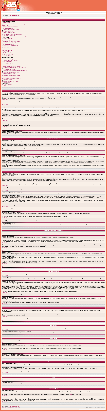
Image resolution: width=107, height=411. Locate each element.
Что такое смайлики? (5, 51)
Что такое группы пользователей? (7, 59)
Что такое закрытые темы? (6, 55)
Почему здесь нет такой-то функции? (8, 85)
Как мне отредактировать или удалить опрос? (9, 42)
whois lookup (67, 397)
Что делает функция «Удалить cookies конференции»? (11, 29)
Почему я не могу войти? (6, 22)
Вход (51, 12)
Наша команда (97, 407)
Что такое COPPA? (5, 27)
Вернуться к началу (5, 95)
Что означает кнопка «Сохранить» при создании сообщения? (12, 46)
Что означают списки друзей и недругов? (8, 69)
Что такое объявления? (6, 53)
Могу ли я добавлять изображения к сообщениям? (10, 52)
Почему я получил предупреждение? (8, 44)
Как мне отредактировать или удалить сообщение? (10, 39)
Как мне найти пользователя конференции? (9, 74)
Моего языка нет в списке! (6, 33)
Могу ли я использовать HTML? (7, 50)
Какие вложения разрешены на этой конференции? (10, 81)
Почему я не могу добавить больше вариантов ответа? (11, 41)
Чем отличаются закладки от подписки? (8, 77)
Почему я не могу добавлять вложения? (8, 43)
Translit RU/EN (53, 13)
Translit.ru (58, 13)
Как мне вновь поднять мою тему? (7, 47)
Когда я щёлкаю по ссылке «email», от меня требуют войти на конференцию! (14, 36)
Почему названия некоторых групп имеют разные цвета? (11, 62)
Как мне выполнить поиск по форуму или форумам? (10, 72)
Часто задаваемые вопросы (14, 15)
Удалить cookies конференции (90, 407)
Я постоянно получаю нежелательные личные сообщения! (11, 66)
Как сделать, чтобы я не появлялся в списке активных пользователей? (13, 24)
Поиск (58, 12)
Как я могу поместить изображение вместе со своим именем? (12, 34)
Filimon (48, 13)
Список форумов (5, 15)
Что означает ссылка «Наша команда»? (8, 63)
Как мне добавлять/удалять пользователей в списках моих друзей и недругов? (14, 70)
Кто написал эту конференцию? (7, 84)
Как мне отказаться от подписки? (7, 79)
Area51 (71, 394)
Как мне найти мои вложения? (7, 82)
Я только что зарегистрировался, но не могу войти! (10, 26)
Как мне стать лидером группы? (7, 61)
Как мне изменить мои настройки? (7, 31)
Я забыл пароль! (5, 25)
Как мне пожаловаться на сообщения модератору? (10, 45)
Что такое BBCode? (5, 49)
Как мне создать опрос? (6, 40)
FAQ (61, 12)
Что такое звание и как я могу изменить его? (9, 35)
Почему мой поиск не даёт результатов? (8, 73)
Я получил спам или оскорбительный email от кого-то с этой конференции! (14, 67)
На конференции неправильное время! (8, 32)
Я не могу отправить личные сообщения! (8, 65)
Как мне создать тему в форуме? (7, 38)
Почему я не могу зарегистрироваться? (8, 28)
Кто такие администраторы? (6, 58)
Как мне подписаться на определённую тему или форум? (11, 78)
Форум (55, 12)
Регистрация (47, 12)
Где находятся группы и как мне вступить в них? (9, 60)
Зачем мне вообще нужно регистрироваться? (9, 23)
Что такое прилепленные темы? (7, 54)
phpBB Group (33, 391)
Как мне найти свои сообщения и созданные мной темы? (11, 75)
